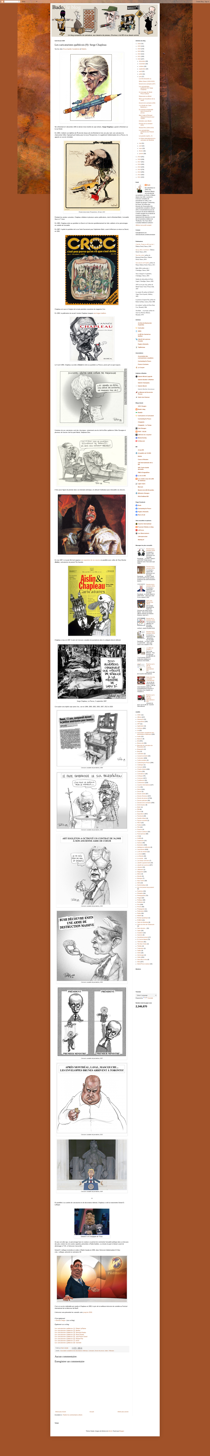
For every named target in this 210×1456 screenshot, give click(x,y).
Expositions (140, 814)
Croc (138, 787)
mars (140, 148)
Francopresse (141, 834)
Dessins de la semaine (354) (150, 632)
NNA (138, 883)
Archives (139, 728)
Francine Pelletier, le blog (145, 527)
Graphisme (140, 840)
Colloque (140, 776)
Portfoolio (140, 902)
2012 (139, 174)
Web (138, 962)
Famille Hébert (141, 818)
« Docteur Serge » (60, 1320)
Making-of (141, 539)
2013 (139, 172)
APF (138, 724)
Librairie (139, 867)
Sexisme (139, 935)
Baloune (139, 739)
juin (140, 76)
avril (140, 146)
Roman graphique (142, 918)
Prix (138, 904)
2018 (139, 159)
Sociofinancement (142, 937)
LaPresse (141, 530)
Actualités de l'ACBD (144, 453)
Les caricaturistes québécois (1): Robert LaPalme (70, 1328)
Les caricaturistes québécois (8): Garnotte (68, 1342)
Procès (139, 906)
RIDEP (139, 915)
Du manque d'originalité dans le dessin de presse (146, 111)
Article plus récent (60, 1412)
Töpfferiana (141, 347)
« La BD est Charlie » (149, 648)
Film (138, 827)
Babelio (84, 49)
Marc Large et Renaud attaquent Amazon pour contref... (146, 117)
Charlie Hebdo (141, 769)
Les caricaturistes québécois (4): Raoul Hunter (69, 1334)
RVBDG (139, 920)
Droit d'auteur (141, 805)
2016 (139, 164)
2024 (139, 49)
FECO (139, 822)
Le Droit (139, 854)
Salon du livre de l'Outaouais (145, 924)
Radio (139, 913)
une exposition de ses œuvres (90, 560)
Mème (139, 874)
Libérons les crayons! (144, 434)
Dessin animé (141, 794)
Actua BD (141, 450)
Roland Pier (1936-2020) (146, 127)
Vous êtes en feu (142, 959)
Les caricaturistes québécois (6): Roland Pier (69, 1338)
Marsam (140, 487)
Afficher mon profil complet (143, 225)
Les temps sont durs (143, 860)
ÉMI (138, 809)
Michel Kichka (142, 438)
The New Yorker (142, 944)
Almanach (140, 719)
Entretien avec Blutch (145, 121)
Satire (106, 1350)
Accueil (92, 1412)
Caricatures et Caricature (146, 415)
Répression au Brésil (145, 96)
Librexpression (142, 536)
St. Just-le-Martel (142, 939)
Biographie (140, 749)
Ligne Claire (141, 484)
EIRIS (139, 331)
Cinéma (139, 771)
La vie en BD (142, 475)
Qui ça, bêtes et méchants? (143, 250)
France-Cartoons (143, 364)
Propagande (141, 909)
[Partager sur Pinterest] (81, 1348)
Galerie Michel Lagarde (145, 376)
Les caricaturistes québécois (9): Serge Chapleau (146, 88)
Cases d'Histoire (143, 459)
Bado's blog (141, 409)
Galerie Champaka (144, 383)
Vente (139, 953)
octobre (141, 66)
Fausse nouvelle (142, 820)
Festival (139, 825)
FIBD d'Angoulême (144, 472)
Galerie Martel (142, 386)
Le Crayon (141, 367)
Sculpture (140, 933)
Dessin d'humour (142, 796)
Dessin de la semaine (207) (147, 84)
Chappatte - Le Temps (144, 425)
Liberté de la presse (143, 865)
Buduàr (140, 412)
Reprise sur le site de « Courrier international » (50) (150, 698)
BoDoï (140, 456)
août (140, 71)
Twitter (139, 950)
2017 (139, 162)
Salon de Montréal (142, 922)
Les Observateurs (143, 533)
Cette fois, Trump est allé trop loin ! (145, 244)
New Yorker (140, 880)
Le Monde (140, 856)
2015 (139, 167)
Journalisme (141, 849)
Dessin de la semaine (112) (150, 619)
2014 (139, 169)
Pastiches (140, 891)
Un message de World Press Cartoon (145, 92)
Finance (139, 829)
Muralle (139, 876)
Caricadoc (141, 328)
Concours (140, 778)
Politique (140, 900)
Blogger (121, 1431)
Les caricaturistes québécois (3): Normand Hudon (70, 1332)
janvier (141, 153)
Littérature (140, 869)
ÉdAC (139, 807)
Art (138, 730)
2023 (139, 51)
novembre (142, 64)
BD (138, 741)
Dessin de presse (99, 1350)
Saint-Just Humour (144, 397)
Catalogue (140, 765)
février (141, 151)
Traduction (140, 948)
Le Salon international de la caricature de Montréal (147, 139)
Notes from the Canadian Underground (150, 678)
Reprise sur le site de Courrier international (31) (150, 667)
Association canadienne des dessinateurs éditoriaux (74, 1350)
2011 (139, 177)
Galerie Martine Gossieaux (146, 389)
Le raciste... (140, 858)
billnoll (110, 1431)
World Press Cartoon (143, 964)
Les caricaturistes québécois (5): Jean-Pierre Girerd (71, 1336)
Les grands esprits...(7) (145, 136)
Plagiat (139, 898)
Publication (140, 911)
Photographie (141, 895)
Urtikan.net (141, 441)
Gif (138, 836)
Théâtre (139, 946)
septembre (142, 69)
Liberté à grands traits (143, 863)
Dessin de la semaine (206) (147, 103)
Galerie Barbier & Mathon (146, 379)
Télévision (111, 1350)
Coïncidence (141, 774)
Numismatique (141, 885)
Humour (139, 843)
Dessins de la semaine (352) (150, 567)
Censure (139, 767)
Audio (139, 736)
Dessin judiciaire (142, 800)
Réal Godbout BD (143, 496)
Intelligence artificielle (143, 847)
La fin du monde (142, 851)
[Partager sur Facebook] (79, 1348)
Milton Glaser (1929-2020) (147, 81)
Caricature (91, 1350)
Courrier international (144, 524)
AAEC (139, 715)
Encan (139, 811)
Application (140, 726)
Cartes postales (142, 760)
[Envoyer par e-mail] (73, 1348)
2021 (139, 56)
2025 (139, 46)
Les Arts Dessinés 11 (145, 79)
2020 (139, 59)
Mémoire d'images (143, 493)
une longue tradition (100, 313)
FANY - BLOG (142, 431)
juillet (141, 74)
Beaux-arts (140, 743)
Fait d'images (142, 428)
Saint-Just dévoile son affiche (149, 602)
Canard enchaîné (142, 756)
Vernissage (140, 955)
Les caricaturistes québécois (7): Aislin (67, 1340)
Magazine (140, 872)
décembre (142, 61)
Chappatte (141, 422)
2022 (139, 54)
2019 (139, 157)
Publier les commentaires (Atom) (72, 1415)
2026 (139, 43)
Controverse (141, 782)
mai (140, 143)
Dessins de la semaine (144, 802)
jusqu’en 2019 (87, 1312)
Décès (139, 789)
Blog (138, 751)
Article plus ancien (123, 1412)
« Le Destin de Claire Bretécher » (145, 106)
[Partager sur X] (77, 1348)
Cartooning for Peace (144, 361)
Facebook (140, 816)
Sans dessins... (141, 928)
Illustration (140, 845)
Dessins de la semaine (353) (150, 549)
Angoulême (140, 721)
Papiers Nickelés (143, 344)
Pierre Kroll (141, 515)
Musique (139, 878)
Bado (148, 185)
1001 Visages (142, 406)
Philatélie (140, 893)
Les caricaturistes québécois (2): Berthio (67, 1330)
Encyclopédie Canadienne (71, 49)
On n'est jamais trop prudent (145, 887)
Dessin (139, 791)
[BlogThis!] (75, 1348)
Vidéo (139, 957)
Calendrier (140, 753)
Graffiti (139, 838)
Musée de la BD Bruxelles (146, 490)
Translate (150, 998)
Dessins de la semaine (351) (150, 585)
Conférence (140, 780)
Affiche (139, 717)
